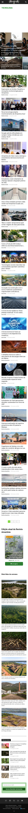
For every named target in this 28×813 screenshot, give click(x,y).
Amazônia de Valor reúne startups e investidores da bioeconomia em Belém (13, 158)
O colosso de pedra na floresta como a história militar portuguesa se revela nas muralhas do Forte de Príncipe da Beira (13, 729)
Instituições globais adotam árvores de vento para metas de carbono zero (13, 490)
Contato (19, 805)
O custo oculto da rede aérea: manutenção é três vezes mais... (12, 468)
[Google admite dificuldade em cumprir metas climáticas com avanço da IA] (14, 125)
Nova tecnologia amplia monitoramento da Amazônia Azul (13, 113)
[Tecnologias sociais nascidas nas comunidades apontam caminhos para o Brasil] (14, 257)
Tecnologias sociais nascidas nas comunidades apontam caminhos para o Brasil (13, 266)
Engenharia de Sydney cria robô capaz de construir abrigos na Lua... (13, 447)
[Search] (26, 2)
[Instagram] (10, 800)
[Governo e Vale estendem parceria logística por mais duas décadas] (14, 503)
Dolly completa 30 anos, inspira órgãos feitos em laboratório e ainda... (17, 775)
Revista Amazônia (5, 360)
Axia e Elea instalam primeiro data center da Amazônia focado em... (13, 203)
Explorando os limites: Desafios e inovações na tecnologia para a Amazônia (13, 91)
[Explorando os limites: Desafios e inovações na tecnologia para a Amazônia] (14, 81)
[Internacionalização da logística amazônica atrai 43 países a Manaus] (14, 415)
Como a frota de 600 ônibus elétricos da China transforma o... (12, 245)
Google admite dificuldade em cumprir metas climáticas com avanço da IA (12, 135)
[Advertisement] (14, 21)
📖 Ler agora (14, 564)
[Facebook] (5, 800)
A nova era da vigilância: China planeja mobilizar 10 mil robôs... (12, 311)
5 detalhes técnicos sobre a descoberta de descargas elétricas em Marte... (13, 356)
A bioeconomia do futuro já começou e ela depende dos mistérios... (11, 333)
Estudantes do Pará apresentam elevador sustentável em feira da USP (12, 402)
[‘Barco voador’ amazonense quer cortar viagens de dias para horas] (14, 215)
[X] (14, 800)
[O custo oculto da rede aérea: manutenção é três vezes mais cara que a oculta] (14, 459)
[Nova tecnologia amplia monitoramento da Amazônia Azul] (14, 104)
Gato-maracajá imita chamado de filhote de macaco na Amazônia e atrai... (18, 753)
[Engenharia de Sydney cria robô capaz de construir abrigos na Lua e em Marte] (14, 438)
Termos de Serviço (7, 808)
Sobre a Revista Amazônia (11, 805)
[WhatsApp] (18, 800)
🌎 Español (22, 808)
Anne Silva (3, 205)
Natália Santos (4, 54)
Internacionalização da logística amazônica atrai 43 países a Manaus (12, 425)
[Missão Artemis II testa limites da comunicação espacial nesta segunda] (14, 369)
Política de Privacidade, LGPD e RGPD (13, 807)
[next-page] (18, 521)
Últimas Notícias (15, 808)
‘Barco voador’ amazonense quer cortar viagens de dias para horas (12, 224)
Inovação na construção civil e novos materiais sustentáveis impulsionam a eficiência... (11, 289)
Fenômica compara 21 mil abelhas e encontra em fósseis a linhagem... (18, 745)
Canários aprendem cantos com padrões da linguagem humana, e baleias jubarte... (18, 768)
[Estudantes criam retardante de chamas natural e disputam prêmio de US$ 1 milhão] (14, 171)
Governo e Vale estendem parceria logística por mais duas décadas (13, 512)
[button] (2, 2)
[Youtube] (22, 800)
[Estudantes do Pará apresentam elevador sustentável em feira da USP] (14, 392)
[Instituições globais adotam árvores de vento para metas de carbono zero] (14, 480)
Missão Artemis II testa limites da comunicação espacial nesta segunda (13, 379)
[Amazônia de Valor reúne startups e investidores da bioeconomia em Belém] (14, 148)
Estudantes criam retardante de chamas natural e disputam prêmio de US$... (13, 181)
